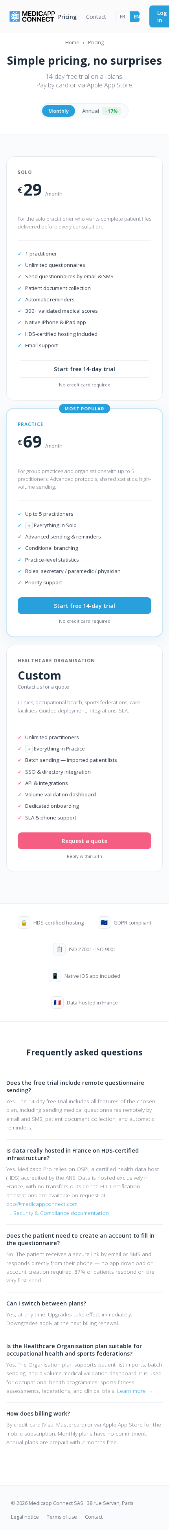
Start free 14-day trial (84, 369)
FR (122, 16)
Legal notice (25, 1517)
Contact (96, 16)
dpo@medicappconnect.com (41, 1203)
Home (72, 42)
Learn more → (135, 1390)
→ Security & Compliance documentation (57, 1212)
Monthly (58, 110)
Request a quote (84, 841)
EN (137, 16)
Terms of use (62, 1517)
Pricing (67, 16)
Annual (100, 110)
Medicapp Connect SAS (56, 1503)
